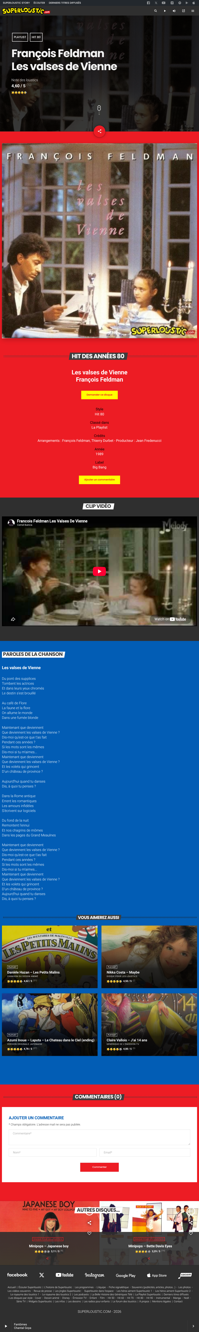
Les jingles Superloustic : (68, 1291)
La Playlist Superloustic (148, 1294)
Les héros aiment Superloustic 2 (172, 1291)
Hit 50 (111, 1298)
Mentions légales (161, 1301)
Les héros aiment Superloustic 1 (134, 1291)
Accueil (12, 1287)
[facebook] (149, 3)
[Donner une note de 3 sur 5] (19, 92)
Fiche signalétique (119, 1287)
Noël (186, 1298)
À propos (144, 1301)
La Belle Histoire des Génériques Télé (112, 1294)
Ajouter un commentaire (99, 479)
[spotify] (180, 3)
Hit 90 (149, 1298)
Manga (177, 1298)
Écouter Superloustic (29, 1287)
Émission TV (79, 1298)
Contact (178, 1301)
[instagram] (172, 3)
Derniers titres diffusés (176, 1294)
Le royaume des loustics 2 (56, 1294)
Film (102, 1298)
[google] (187, 3)
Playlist (20, 37)
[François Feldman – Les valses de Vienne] (99, 337)
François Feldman (99, 379)
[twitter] (156, 2)
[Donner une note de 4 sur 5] (22, 92)
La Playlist (99, 427)
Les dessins (74, 1301)
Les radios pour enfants (97, 1301)
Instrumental (163, 1298)
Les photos (184, 1287)
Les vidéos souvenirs (19, 1291)
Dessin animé (51, 1298)
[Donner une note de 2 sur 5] (16, 92)
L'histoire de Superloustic (58, 1287)
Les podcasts (81, 1294)
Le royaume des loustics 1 (24, 1294)
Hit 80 (36, 37)
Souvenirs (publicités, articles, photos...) (153, 1287)
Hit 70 (130, 1298)
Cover (38, 1298)
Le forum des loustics (125, 1301)
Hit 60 (120, 1298)
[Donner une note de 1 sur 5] (13, 92)
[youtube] (163, 3)
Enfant (93, 1298)
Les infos (60, 1301)
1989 (99, 454)
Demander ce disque (99, 395)
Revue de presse (43, 1291)
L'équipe (101, 1287)
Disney (66, 1298)
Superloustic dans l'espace (99, 1291)
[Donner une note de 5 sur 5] (25, 92)
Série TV (21, 1301)
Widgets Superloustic (40, 1301)
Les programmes (84, 1287)
